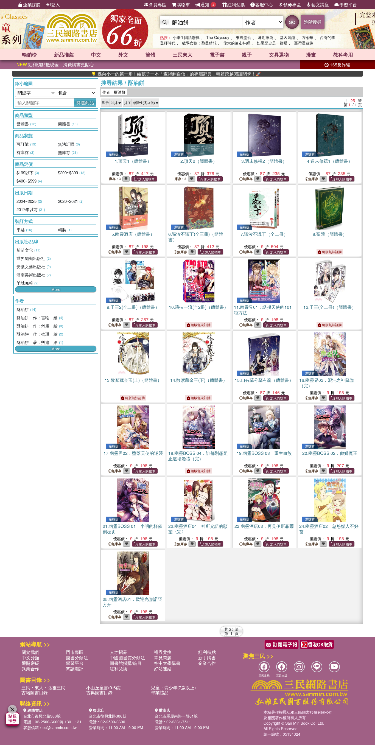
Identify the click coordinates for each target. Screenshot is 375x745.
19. (264, 453)
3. (264, 161)
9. (133, 307)
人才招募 (118, 652)
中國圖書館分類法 (127, 657)
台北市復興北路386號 (42, 716)
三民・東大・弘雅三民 (43, 687)
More (55, 289)
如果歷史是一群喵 (272, 43)
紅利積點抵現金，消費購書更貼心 (55, 64)
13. (133, 380)
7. (264, 234)
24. (329, 529)
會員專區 (157, 4)
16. (326, 383)
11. (263, 310)
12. (329, 307)
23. (264, 526)
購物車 (183, 4)
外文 (123, 54)
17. (133, 453)
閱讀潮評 (74, 668)
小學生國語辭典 (186, 37)
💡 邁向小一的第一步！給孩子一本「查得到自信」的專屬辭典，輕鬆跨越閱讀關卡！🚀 (155, 74)
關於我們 (30, 652)
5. (133, 234)
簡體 (150, 54)
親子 (247, 54)
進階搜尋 (312, 22)
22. (198, 529)
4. (329, 161)
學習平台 (348, 4)
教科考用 (343, 54)
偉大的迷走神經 (236, 43)
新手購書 (207, 657)
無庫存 (248, 179)
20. (329, 453)
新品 (64, 54)
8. (330, 234)
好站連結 (163, 668)
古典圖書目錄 (99, 692)
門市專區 (74, 652)
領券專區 (292, 4)
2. (198, 161)
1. (133, 161)
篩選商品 (85, 102)
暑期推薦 (265, 37)
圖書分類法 (77, 657)
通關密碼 (30, 663)
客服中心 (264, 4)
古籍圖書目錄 (34, 692)
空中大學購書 (167, 663)
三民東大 (182, 54)
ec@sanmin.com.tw (60, 727)
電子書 (217, 54)
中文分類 (30, 657)
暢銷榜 (29, 54)
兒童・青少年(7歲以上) (173, 687)
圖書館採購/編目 (126, 663)
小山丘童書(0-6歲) (104, 687)
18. (198, 456)
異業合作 (30, 668)
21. (132, 529)
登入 (55, 4)
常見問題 (163, 657)
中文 (96, 54)
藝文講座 (320, 4)
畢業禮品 (160, 692)
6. (195, 237)
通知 (207, 4)
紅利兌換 (236, 4)
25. (132, 602)
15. (264, 380)
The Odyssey (217, 37)
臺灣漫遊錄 (303, 43)
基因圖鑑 (287, 37)
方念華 (307, 37)
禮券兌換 (163, 652)
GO (292, 22)
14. (198, 380)
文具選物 (279, 54)
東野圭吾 (243, 37)
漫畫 (311, 54)
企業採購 (32, 4)
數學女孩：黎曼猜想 (199, 43)
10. (198, 307)
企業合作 (207, 663)
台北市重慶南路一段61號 (176, 716)
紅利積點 (207, 652)
